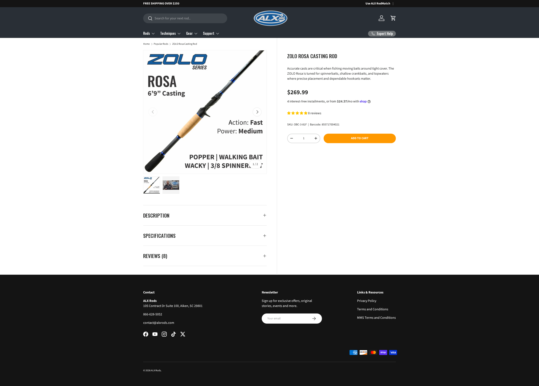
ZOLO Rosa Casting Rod (184, 44)
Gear (189, 33)
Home (146, 44)
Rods (146, 33)
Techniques (168, 33)
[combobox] (185, 18)
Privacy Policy (366, 301)
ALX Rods (156, 370)
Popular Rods (161, 44)
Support (208, 33)
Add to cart (359, 138)
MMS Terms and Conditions (376, 317)
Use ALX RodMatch (378, 3)
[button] (393, 18)
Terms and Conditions (372, 309)
